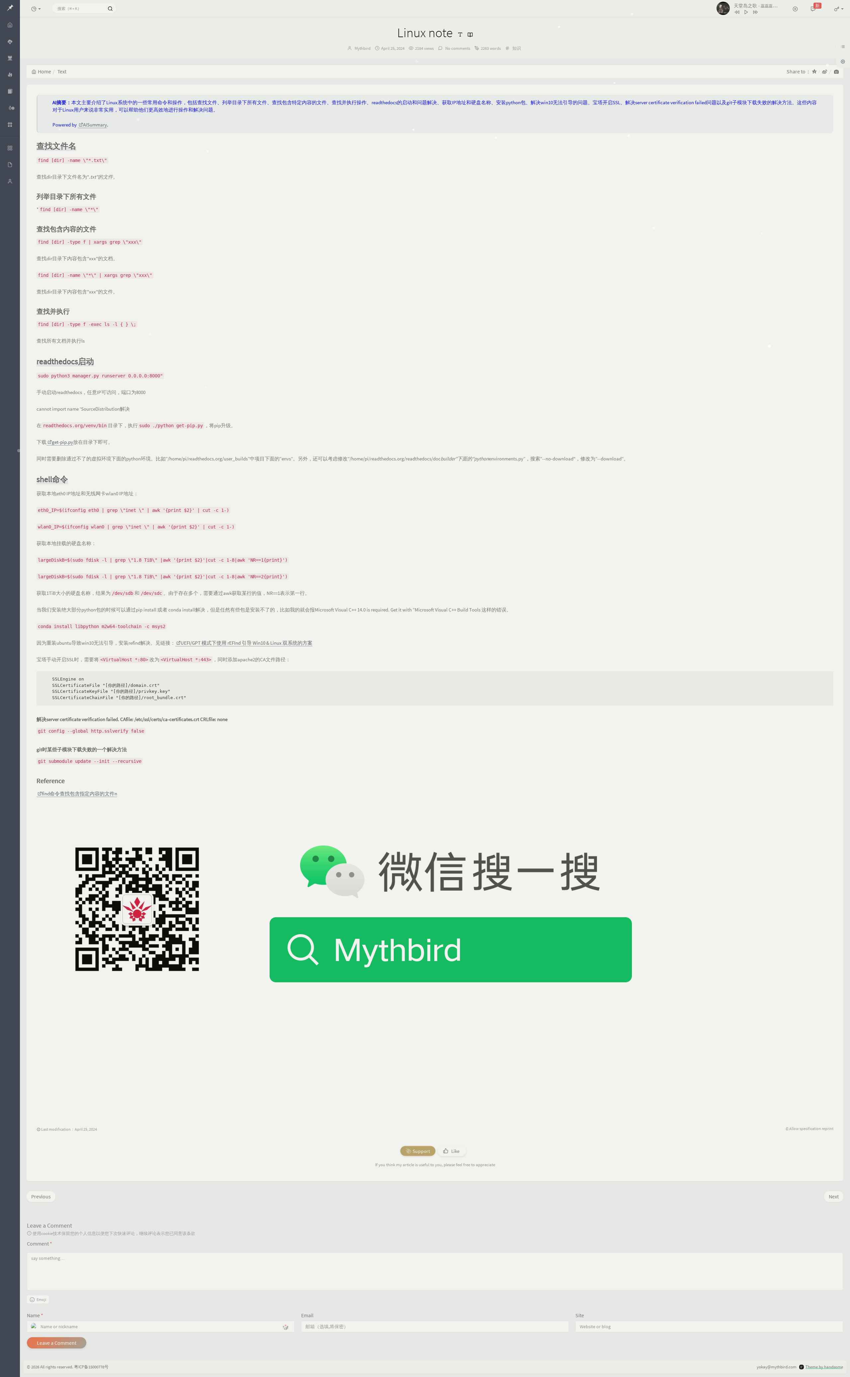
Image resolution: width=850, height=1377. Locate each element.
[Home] (10, 25)
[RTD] (10, 91)
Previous (41, 1196)
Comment (39, 1243)
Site (579, 1315)
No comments (457, 48)
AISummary (95, 124)
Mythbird (363, 48)
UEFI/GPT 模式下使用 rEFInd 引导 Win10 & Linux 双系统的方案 (246, 643)
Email (307, 1315)
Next (834, 1196)
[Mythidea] (10, 74)
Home (44, 71)
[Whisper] (10, 108)
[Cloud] (10, 41)
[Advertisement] (236, 1065)
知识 (516, 48)
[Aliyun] (10, 124)
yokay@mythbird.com (777, 1367)
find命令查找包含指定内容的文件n (79, 793)
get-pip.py (62, 442)
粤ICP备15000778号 (91, 1367)
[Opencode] (10, 58)
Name (35, 1315)
